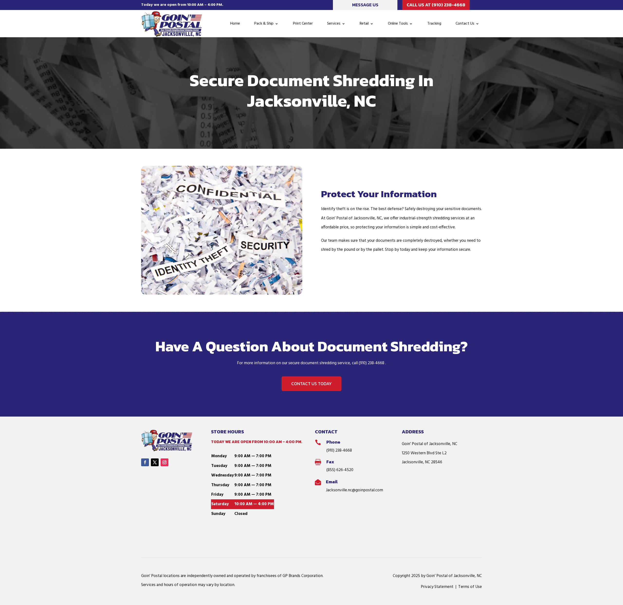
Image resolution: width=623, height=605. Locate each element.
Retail (364, 23)
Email (332, 481)
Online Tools (398, 23)
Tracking (434, 23)
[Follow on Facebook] (145, 462)
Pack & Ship (264, 23)
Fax (330, 461)
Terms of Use (470, 587)
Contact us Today (311, 383)
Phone (333, 442)
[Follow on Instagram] (164, 462)
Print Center (303, 23)
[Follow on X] (155, 462)
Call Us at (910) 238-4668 (436, 4)
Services (333, 23)
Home (235, 23)
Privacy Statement (437, 587)
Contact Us (465, 23)
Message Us (365, 4)
